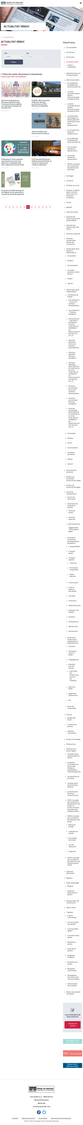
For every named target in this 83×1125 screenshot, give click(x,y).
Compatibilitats (73, 546)
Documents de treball (72, 839)
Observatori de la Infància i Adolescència (72, 250)
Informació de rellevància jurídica (72, 505)
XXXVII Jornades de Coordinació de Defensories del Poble (73, 166)
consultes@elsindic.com (41, 1106)
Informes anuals (72, 212)
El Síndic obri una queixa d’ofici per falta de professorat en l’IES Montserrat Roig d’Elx (41, 103)
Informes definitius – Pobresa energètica (72, 355)
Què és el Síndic (71, 688)
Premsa (69, 714)
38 (39, 207)
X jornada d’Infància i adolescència (72, 157)
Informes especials (73, 234)
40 (46, 207)
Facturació (72, 600)
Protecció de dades (73, 739)
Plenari (70, 278)
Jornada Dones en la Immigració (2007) (73, 756)
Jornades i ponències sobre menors (73, 272)
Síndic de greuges (72, 883)
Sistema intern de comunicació (72, 902)
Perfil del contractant (71, 707)
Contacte (69, 180)
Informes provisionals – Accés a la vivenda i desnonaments (73, 389)
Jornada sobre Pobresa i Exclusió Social (72, 793)
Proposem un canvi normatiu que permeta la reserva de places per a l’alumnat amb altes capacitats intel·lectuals (12, 162)
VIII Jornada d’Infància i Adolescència (72, 149)
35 (28, 207)
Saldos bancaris (72, 575)
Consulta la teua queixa (73, 936)
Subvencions (73, 631)
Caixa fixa (73, 563)
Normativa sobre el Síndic (72, 653)
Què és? (70, 283)
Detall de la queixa (71, 943)
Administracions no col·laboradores (73, 74)
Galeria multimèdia (71, 66)
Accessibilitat (71, 47)
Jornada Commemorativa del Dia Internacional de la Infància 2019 (73, 107)
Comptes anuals (71, 552)
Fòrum (69, 443)
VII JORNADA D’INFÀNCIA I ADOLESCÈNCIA (73, 140)
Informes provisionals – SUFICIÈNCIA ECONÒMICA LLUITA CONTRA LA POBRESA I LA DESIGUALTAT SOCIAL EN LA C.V (73, 417)
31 (13, 207)
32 (17, 207)
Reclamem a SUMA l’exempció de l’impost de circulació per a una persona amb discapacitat (12, 192)
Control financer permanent (72, 589)
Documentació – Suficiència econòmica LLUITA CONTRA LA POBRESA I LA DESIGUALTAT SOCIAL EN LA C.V (73, 327)
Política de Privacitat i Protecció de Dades (73, 478)
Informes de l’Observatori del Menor (72, 227)
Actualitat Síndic (72, 62)
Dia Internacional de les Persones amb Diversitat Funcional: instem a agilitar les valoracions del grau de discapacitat (11, 104)
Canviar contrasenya (71, 916)
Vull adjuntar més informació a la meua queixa (73, 977)
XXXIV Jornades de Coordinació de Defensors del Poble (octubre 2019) (73, 861)
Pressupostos (73, 621)
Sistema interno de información (61, 1118)
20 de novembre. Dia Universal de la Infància (40, 132)
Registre (69, 878)
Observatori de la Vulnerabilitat (72, 290)
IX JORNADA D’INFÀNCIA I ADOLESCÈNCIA (73, 85)
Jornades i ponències (71, 453)
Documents (71, 256)
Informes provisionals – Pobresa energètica (73, 401)
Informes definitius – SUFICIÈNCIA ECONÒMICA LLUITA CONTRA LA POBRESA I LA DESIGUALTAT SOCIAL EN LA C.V (73, 372)
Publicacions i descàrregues (71, 750)
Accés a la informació (71, 498)
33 (21, 207)
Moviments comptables (73, 568)
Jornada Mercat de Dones (73, 777)
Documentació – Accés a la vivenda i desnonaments (73, 302)
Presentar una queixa (72, 963)
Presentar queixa (72, 1025)
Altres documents (72, 80)
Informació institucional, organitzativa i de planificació (72, 640)
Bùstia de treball (71, 825)
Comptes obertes (71, 559)
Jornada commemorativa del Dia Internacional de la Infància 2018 (73, 95)
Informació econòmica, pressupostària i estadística (73, 540)
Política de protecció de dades (73, 486)
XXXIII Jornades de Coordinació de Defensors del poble (73, 818)
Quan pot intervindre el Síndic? (72, 892)
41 (50, 207)
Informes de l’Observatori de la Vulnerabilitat (73, 218)
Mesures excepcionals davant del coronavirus (71, 241)
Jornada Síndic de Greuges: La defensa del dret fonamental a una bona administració (73, 120)
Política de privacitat (28, 1118)
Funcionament (72, 265)
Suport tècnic (71, 907)
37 (35, 207)
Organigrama (73, 659)
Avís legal (69, 176)
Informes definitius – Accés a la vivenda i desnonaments (73, 343)
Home (68, 202)
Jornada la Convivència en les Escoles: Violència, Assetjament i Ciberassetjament (73, 767)
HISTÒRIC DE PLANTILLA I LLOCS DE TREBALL (73, 675)
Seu (69, 700)
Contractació (73, 582)
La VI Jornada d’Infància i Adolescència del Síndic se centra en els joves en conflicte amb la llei (42, 162)
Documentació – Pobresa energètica (73, 312)
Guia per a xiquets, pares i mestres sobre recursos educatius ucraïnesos (73, 193)
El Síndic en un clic (72, 185)
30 (9, 207)
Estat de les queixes (71, 949)
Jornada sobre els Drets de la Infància (72, 785)
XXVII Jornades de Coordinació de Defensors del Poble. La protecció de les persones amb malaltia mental (73, 805)
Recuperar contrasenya (71, 969)
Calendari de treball (73, 832)
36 (32, 207)
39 (43, 207)
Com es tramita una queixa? (73, 923)
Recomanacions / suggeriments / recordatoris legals (73, 527)
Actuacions (70, 52)
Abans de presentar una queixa (73, 993)
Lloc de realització (72, 845)
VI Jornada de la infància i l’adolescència (73, 132)
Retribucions (73, 626)
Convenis (71, 596)
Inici (2, 37)
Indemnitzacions (73, 605)
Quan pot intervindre (70, 872)
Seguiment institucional (72, 694)
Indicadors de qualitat (73, 611)
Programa (72, 851)
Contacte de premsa (71, 725)
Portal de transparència (71, 493)
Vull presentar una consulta (72, 984)
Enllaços (70, 260)
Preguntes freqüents (71, 956)
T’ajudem (69, 912)
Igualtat (69, 207)
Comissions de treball (72, 296)
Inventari (71, 617)
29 (6, 207)
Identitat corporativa (71, 732)
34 (24, 207)
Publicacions (71, 744)
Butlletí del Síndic (71, 719)
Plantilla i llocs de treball (71, 666)
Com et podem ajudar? (72, 929)
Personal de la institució (71, 471)
